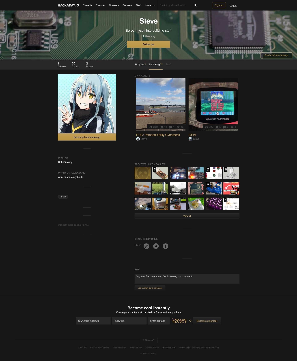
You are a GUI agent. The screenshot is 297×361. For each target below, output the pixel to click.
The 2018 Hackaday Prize (208, 169)
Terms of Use (136, 347)
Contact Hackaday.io (99, 347)
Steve (144, 139)
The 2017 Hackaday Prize (154, 169)
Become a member (207, 321)
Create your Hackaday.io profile (133, 312)
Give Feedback (119, 347)
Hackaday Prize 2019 (208, 184)
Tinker (63, 196)
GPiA (192, 134)
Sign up (219, 5)
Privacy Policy (152, 347)
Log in (233, 5)
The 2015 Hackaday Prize (225, 169)
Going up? (149, 339)
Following (156, 64)
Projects (87, 5)
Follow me (148, 44)
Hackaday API (168, 347)
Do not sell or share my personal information (199, 347)
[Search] (195, 5)
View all (187, 215)
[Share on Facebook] (165, 245)
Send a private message (276, 55)
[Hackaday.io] (68, 5)
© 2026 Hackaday (148, 353)
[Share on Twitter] (156, 245)
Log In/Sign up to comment (150, 287)
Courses (127, 5)
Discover (100, 5)
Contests (114, 5)
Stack (139, 5)
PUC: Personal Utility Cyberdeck (158, 134)
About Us (82, 347)
